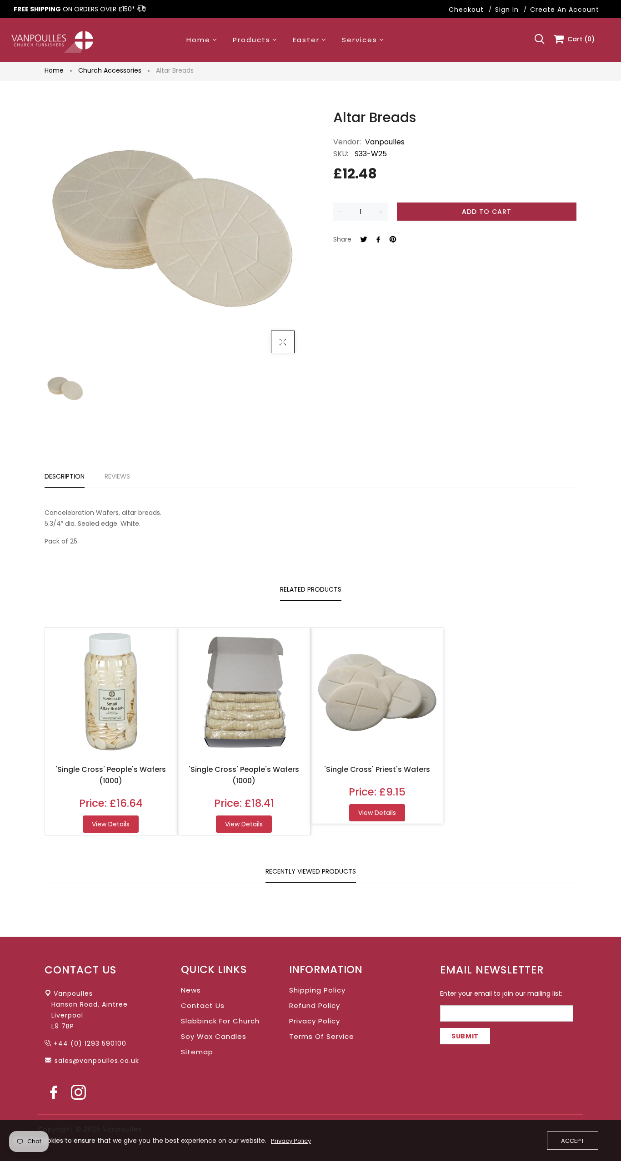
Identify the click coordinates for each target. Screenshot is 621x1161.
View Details (111, 824)
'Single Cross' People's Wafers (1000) (110, 775)
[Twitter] (363, 240)
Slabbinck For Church (220, 1021)
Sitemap (197, 1052)
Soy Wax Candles (213, 1036)
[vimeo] (392, 240)
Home (54, 70)
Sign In (507, 9)
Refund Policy (314, 1005)
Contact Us (203, 1005)
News (191, 990)
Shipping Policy (317, 990)
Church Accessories (109, 70)
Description (65, 476)
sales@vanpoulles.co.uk (97, 1060)
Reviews (117, 476)
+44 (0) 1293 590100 (90, 1043)
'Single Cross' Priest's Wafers (377, 769)
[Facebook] (378, 240)
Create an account (564, 9)
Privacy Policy (314, 1021)
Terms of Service (321, 1036)
